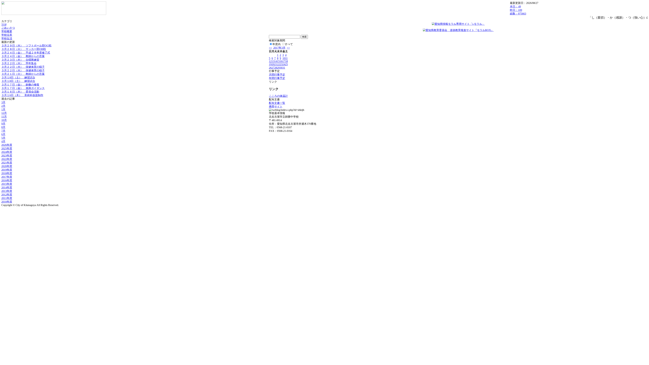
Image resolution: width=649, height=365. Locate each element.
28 (275, 67)
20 (273, 64)
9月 (3, 123)
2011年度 (6, 198)
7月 (3, 130)
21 (275, 64)
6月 (3, 134)
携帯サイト (275, 106)
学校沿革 (6, 34)
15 (278, 61)
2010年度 (6, 201)
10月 (4, 120)
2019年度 (6, 169)
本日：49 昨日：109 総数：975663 (518, 10)
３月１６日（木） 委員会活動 (20, 91)
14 (275, 61)
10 (283, 58)
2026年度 (6, 144)
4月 (3, 141)
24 (283, 64)
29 (278, 67)
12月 (4, 113)
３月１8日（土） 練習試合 (18, 77)
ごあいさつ (8, 27)
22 (278, 64)
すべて (289, 44)
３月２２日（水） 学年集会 (19, 63)
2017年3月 (279, 47)
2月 (3, 105)
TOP (4, 24)
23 (281, 64)
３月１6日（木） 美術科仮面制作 (22, 95)
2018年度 (6, 173)
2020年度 (6, 166)
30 (281, 67)
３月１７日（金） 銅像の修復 (20, 84)
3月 (3, 102)
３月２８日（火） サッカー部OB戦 (23, 49)
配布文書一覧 (277, 103)
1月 (3, 109)
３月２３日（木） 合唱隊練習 (20, 59)
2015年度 (6, 183)
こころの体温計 (278, 95)
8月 (3, 127)
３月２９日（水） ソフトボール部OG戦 (26, 45)
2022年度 (6, 159)
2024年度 (6, 152)
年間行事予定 (277, 78)
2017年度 (6, 176)
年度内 (276, 44)
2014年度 (6, 187)
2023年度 (6, 155)
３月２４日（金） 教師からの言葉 (23, 56)
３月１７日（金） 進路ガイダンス (23, 88)
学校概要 (6, 31)
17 (283, 61)
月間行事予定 (277, 74)
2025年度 (6, 148)
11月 (4, 116)
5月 (3, 137)
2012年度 (6, 194)
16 (281, 61)
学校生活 (6, 38)
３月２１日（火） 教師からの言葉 (23, 73)
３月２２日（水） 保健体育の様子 (23, 66)
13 (273, 61)
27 (273, 67)
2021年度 (6, 162)
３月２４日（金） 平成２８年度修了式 (25, 52)
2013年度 (6, 191)
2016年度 (6, 180)
